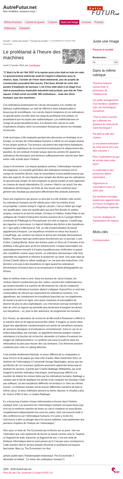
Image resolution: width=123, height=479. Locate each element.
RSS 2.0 (48, 472)
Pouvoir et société (39, 40)
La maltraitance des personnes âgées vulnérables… (103, 174)
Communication (101, 240)
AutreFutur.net (20, 7)
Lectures (86, 22)
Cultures (52, 22)
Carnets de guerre (34, 22)
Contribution (34, 65)
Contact (37, 472)
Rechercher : (100, 57)
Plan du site (9, 472)
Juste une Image (69, 22)
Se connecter (25, 472)
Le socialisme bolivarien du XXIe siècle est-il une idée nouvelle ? (105, 147)
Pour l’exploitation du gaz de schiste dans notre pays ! (106, 160)
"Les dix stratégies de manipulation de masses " (106, 221)
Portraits (98, 22)
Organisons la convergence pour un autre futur (104, 187)
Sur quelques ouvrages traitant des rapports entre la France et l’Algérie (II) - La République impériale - (106, 203)
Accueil (6, 40)
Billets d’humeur (13, 22)
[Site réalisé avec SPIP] (115, 470)
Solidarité (24, 28)
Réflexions (10, 28)
